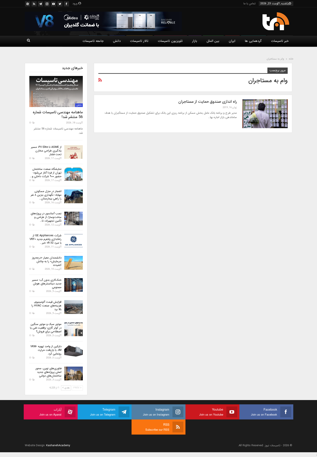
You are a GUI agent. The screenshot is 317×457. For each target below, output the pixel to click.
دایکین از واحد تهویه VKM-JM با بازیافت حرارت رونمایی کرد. (45, 350)
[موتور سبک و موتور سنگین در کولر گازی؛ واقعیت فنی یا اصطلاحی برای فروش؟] (73, 329)
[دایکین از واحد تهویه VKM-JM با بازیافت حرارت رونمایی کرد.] (73, 351)
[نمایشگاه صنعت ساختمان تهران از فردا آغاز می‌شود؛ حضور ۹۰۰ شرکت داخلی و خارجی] (73, 174)
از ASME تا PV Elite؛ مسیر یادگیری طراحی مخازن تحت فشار (46, 151)
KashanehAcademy (58, 445)
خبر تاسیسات (280, 41)
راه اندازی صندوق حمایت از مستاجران (207, 102)
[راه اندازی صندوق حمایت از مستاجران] (265, 113)
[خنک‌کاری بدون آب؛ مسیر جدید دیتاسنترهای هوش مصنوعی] (73, 285)
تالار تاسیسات (139, 41)
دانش (117, 41)
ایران (232, 41)
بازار (194, 41)
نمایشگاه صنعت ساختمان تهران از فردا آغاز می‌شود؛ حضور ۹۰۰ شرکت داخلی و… (45, 173)
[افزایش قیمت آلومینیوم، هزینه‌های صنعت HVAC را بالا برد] (73, 307)
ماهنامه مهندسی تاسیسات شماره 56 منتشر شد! (58, 114)
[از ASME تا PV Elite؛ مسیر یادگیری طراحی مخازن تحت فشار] (73, 152)
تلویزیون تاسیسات (170, 41)
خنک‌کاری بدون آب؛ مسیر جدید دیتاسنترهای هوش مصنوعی (46, 284)
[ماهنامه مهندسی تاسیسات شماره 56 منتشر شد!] (56, 91)
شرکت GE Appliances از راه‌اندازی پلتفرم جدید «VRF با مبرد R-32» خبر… (45, 239)
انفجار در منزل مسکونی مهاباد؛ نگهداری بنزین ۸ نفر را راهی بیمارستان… (46, 195)
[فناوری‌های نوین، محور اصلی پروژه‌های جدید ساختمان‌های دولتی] (73, 373)
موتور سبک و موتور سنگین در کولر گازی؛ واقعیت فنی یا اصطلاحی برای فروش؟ (45, 328)
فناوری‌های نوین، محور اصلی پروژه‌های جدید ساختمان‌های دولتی (48, 372)
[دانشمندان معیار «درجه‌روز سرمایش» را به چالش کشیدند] (73, 263)
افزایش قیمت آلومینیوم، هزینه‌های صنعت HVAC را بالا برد (46, 306)
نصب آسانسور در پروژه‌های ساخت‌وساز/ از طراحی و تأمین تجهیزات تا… (46, 217)
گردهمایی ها (253, 41)
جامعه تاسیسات (93, 41)
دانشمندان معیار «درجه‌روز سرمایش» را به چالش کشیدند (46, 261)
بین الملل (213, 41)
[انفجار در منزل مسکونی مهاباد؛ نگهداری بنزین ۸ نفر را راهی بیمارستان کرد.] (73, 196)
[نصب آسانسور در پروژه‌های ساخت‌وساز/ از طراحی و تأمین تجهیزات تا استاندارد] (73, 218)
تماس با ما (249, 3)
